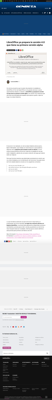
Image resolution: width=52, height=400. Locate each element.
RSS (19, 327)
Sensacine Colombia (24, 391)
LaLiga (48, 33)
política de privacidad (19, 319)
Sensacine (24, 364)
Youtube (13, 327)
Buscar (47, 353)
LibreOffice (26, 241)
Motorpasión (44, 364)
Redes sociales (6, 342)
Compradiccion (6, 380)
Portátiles (32, 33)
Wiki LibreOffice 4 (35, 234)
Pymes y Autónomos (15, 379)
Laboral (20, 342)
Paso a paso (5, 337)
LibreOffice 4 (33, 241)
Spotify (23, 33)
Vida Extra (15, 366)
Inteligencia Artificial (39, 344)
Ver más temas (6, 347)
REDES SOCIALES (27, 12)
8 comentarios (11, 50)
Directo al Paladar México (35, 389)
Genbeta (26, 6)
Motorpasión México (44, 389)
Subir (45, 358)
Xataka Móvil (5, 366)
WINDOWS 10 (35, 12)
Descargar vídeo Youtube (39, 309)
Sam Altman (6, 33)
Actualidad (21, 337)
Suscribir (23, 317)
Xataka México (6, 388)
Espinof (23, 366)
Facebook (47, 13)
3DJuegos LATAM (16, 388)
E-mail (22, 50)
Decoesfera (5, 378)
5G (36, 33)
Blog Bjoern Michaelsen (23, 234)
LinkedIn (24, 327)
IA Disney (21, 309)
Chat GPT (16, 309)
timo (36, 342)
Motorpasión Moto (45, 366)
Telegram (49, 13)
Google (39, 33)
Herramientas (5, 339)
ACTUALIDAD (7, 12)
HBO (27, 33)
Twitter (42, 13)
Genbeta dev (38, 339)
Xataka (4, 364)
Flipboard (45, 13)
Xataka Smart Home (5, 370)
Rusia (19, 33)
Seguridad (21, 339)
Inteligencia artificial (39, 337)
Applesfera (5, 367)
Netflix (4, 344)
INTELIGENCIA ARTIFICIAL (16, 12)
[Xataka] (1, 1)
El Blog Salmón (15, 377)
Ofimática (20, 241)
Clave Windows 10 (29, 309)
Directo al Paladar (35, 364)
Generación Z (13, 33)
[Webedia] (6, 358)
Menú (5, 8)
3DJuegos (15, 364)
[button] (15, 81)
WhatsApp (21, 344)
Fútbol (44, 33)
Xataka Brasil (5, 390)
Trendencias (5, 377)
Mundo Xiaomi (5, 372)
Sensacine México (25, 388)
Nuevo (46, 8)
